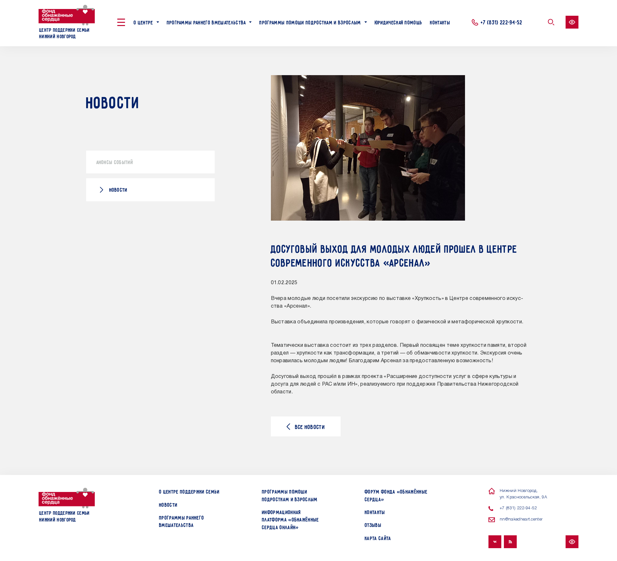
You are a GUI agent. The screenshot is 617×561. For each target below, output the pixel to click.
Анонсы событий (114, 162)
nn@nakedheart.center (521, 519)
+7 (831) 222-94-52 (502, 22)
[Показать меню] (121, 22)
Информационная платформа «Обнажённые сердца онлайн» (290, 519)
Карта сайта (378, 538)
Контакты (440, 22)
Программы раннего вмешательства (206, 22)
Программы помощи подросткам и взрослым (310, 22)
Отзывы (373, 525)
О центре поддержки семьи (189, 491)
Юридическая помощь (399, 22)
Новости (118, 189)
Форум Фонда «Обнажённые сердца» (396, 495)
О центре (143, 22)
